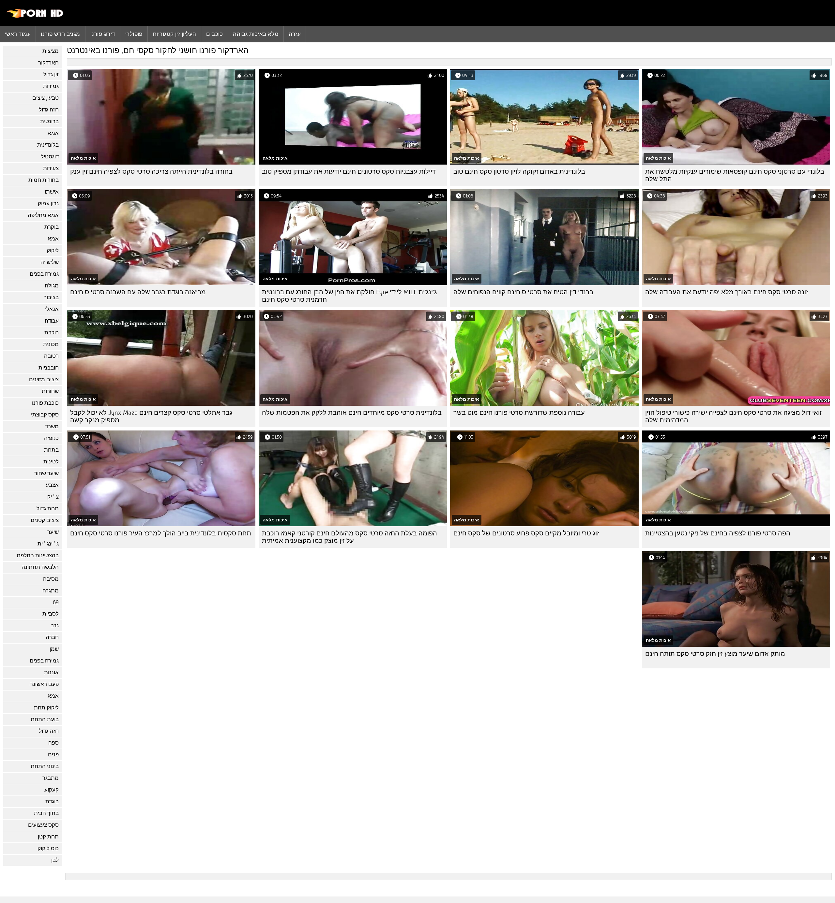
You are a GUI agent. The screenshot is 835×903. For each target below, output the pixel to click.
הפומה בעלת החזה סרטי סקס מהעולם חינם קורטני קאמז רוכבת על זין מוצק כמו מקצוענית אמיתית (349, 537)
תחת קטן (48, 837)
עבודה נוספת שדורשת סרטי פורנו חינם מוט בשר (519, 412)
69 (56, 602)
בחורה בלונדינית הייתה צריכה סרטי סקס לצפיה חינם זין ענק (151, 171)
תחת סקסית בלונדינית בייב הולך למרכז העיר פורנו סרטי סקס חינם (160, 533)
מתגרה (50, 591)
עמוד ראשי (18, 33)
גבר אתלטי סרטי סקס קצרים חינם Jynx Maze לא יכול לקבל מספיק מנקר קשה (151, 416)
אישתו (52, 192)
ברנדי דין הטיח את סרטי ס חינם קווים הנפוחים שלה (523, 292)
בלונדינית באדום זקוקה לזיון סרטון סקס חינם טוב (519, 171)
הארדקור (48, 63)
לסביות (50, 614)
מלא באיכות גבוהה (256, 33)
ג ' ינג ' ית (48, 544)
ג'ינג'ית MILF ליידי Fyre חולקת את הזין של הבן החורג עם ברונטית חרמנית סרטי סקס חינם (349, 295)
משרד (52, 426)
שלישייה (49, 262)
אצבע (52, 485)
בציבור (51, 297)
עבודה (52, 321)
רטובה (51, 356)
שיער (53, 532)
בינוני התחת (45, 766)
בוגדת (52, 801)
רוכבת (51, 332)
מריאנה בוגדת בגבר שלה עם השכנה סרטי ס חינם (138, 292)
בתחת (51, 450)
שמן (54, 649)
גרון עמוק (48, 203)
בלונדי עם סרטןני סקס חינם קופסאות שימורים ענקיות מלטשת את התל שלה (734, 175)
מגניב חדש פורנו (60, 33)
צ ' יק (53, 497)
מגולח (52, 286)
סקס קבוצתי (45, 415)
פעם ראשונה (44, 684)
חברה (52, 637)
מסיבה (51, 579)
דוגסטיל (50, 156)
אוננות (51, 672)
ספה (53, 743)
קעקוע (51, 790)
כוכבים (214, 33)
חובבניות (48, 368)
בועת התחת (45, 719)
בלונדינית (48, 145)
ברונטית (49, 121)
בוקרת (51, 227)
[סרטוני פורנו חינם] (35, 16)
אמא (53, 133)
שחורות (50, 391)
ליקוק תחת (46, 708)
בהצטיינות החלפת (38, 555)
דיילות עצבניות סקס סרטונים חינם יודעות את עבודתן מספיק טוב (349, 171)
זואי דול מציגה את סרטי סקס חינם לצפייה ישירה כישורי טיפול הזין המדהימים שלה (733, 416)
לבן (55, 860)
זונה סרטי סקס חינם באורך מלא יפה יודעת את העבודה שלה (726, 292)
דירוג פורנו (102, 33)
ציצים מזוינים (44, 379)
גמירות (51, 86)
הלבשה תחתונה (40, 567)
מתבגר (50, 778)
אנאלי (52, 309)
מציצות (50, 51)
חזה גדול (49, 110)
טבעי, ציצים (45, 98)
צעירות (51, 168)
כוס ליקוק (48, 848)
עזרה (295, 33)
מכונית (51, 344)
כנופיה (51, 438)
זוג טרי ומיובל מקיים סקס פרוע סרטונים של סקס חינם (526, 533)
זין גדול (51, 74)
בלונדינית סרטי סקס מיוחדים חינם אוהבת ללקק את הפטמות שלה (352, 412)
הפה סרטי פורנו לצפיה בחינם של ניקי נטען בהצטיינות (717, 533)
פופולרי (134, 33)
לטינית (51, 462)
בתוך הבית (46, 813)
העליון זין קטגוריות (174, 33)
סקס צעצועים (43, 825)
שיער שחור (46, 473)
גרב (55, 625)
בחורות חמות (43, 180)
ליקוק (53, 250)
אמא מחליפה (43, 215)
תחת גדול (48, 508)
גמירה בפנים (44, 274)
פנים (53, 754)
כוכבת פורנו (45, 403)
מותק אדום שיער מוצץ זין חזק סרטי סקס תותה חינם (715, 654)
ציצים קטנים (45, 520)
